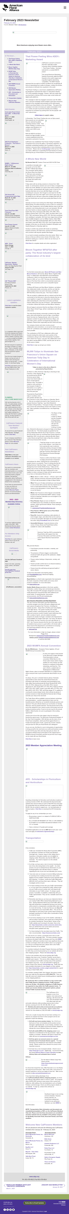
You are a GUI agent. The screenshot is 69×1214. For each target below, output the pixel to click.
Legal (45, 1211)
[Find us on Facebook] (5, 1210)
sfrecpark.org (33, 629)
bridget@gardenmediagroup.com (49, 637)
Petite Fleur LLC (49, 1148)
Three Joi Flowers (49, 1161)
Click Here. (12, 434)
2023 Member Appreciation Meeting (44, 745)
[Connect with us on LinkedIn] (7, 1210)
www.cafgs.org (51, 952)
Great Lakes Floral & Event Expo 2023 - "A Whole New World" (12, 113)
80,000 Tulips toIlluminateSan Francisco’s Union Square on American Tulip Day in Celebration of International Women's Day (16, 76)
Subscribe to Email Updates (34, 1203)
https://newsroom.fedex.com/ (51, 933)
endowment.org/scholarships (45, 831)
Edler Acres (47, 1139)
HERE (59, 939)
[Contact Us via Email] (13, 1210)
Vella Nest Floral (30, 1156)
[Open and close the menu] (45, 8)
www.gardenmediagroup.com (38, 598)
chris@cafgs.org (48, 964)
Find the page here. (10, 569)
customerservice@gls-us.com (49, 1036)
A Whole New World (14, 64)
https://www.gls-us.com (36, 1050)
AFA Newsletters (22, 24)
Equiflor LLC (29, 1147)
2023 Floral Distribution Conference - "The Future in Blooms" (12, 143)
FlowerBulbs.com (45, 520)
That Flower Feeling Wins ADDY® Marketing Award (15, 60)
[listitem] (56, 1)
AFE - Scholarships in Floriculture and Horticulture (15, 94)
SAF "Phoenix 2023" (10, 281)
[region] (53, 1186)
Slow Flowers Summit (11, 224)
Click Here (8, 305)
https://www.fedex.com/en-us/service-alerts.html (46, 925)
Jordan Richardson (14, 527)
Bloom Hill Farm (49, 1134)
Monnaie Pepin (14, 490)
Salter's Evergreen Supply (52, 1157)
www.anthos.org (34, 584)
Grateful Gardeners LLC (51, 1143)
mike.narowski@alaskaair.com (41, 1073)
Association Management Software (59, 1204)
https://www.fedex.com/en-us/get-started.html (43, 968)
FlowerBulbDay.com (35, 574)
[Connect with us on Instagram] (10, 1210)
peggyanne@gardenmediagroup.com (43, 508)
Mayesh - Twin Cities (32, 1151)
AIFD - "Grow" (9, 243)
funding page (46, 149)
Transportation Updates (15, 98)
